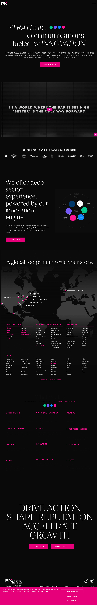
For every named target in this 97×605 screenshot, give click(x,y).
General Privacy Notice (49, 586)
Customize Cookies (72, 591)
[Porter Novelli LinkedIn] (92, 580)
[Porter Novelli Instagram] (86, 580)
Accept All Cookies (72, 601)
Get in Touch (50, 64)
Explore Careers (63, 547)
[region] (48, 596)
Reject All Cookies (72, 596)
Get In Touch (15, 240)
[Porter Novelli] (4, 3)
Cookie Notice (44, 592)
